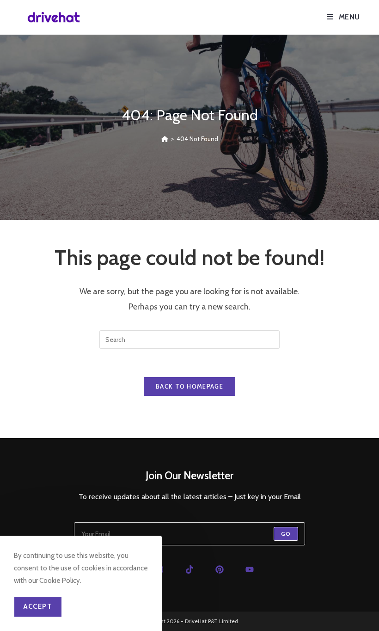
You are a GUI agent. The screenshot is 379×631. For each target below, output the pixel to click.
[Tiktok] (189, 569)
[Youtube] (250, 569)
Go (286, 533)
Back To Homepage (189, 386)
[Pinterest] (220, 569)
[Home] (164, 138)
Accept (38, 606)
